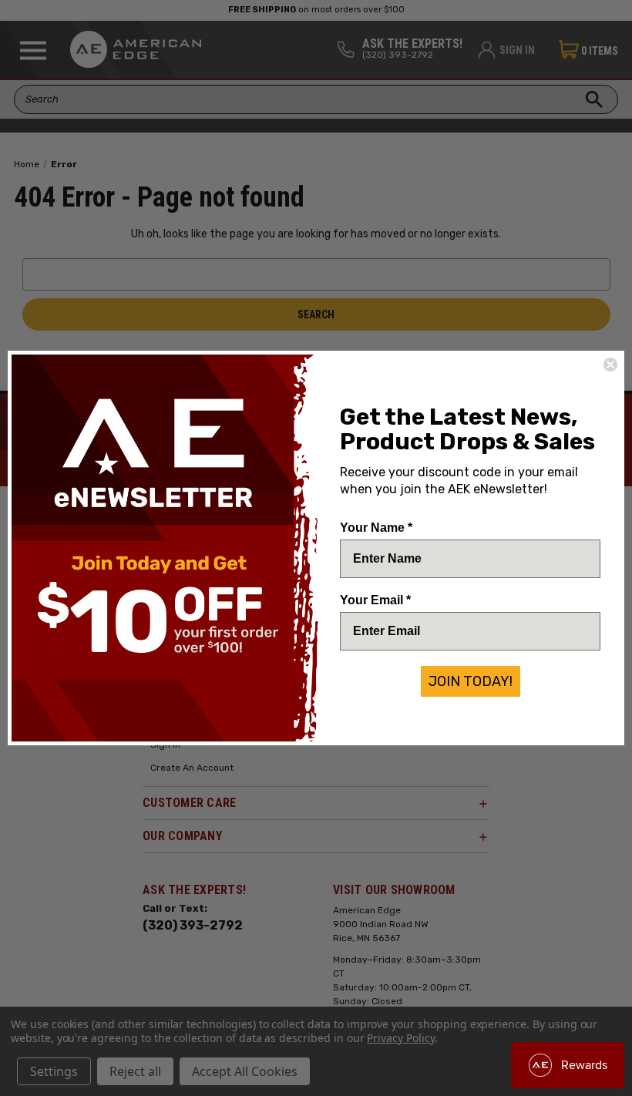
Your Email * (375, 600)
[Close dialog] (610, 364)
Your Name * (376, 527)
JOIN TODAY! (471, 681)
